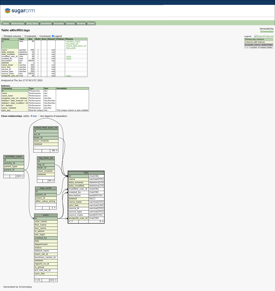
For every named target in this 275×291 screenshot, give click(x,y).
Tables (6, 23)
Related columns (12, 36)
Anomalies (58, 23)
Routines (81, 23)
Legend (58, 36)
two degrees (46, 116)
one (35, 116)
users (68, 56)
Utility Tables (32, 23)
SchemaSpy (267, 31)
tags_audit (71, 48)
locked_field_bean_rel (76, 46)
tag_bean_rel (72, 43)
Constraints (46, 23)
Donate (91, 23)
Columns (70, 23)
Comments (45, 36)
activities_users (73, 41)
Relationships (18, 23)
